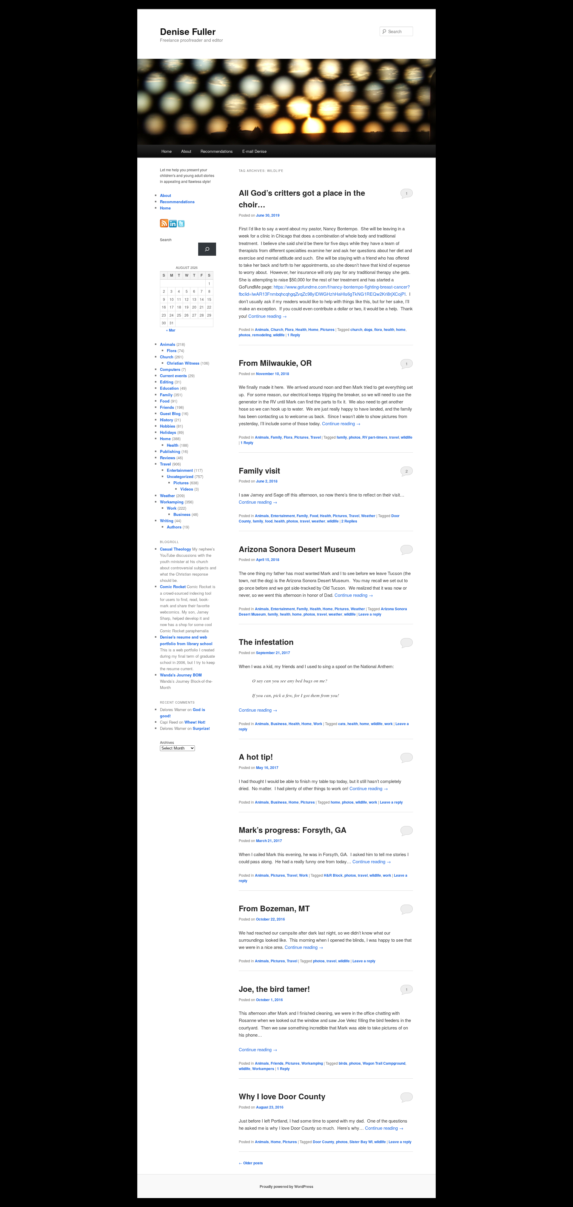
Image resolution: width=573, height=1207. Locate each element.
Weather (368, 515)
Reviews (167, 457)
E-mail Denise (254, 151)
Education (169, 388)
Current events (173, 375)
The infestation (266, 641)
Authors (174, 527)
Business (279, 723)
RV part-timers (374, 437)
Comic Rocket (173, 586)
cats (342, 723)
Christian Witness (183, 363)
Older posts (251, 1163)
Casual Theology (175, 549)
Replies (349, 521)
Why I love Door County (282, 1096)
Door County (323, 1141)
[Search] (207, 249)
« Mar (170, 330)
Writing (166, 520)
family (342, 437)
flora (378, 329)
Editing (166, 382)
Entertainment (283, 515)
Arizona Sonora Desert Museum (297, 548)
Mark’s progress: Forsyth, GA (292, 829)
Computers (170, 369)
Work (317, 723)
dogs (368, 329)
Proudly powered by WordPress (286, 1186)
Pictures (327, 329)
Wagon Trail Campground (384, 1063)
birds (343, 1063)
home (401, 329)
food (268, 521)
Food (314, 515)
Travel (315, 437)
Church (277, 329)
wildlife (279, 334)
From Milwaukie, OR (275, 362)
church (356, 329)
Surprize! (201, 728)
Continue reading (267, 316)
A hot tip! (256, 756)
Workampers (263, 1068)
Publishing (170, 451)
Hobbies (167, 426)
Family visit (259, 470)
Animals (262, 329)
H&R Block (333, 875)
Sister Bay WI (360, 1141)
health (389, 329)
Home (166, 151)
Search (166, 239)
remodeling (261, 334)
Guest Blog (170, 413)
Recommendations (217, 151)
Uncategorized (180, 476)
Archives (167, 742)
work (388, 723)
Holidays (168, 432)
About (186, 151)
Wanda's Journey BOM (181, 675)
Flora (289, 329)
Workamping (312, 1063)
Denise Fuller (188, 31)
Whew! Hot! (194, 722)
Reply (293, 334)
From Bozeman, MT (274, 908)
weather (318, 521)
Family (276, 437)
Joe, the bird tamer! (274, 988)
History (166, 420)
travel (394, 437)
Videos (186, 489)
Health (300, 329)
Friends (277, 1063)
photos (244, 334)
